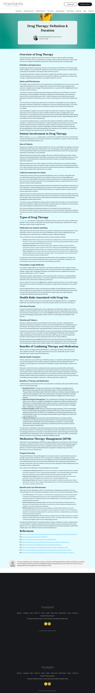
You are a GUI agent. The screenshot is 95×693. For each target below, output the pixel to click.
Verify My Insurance (85, 4)
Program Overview (28, 11)
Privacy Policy (62, 613)
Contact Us (75, 613)
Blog (31, 613)
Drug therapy (24, 220)
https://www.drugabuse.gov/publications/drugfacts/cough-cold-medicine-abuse (45, 547)
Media (47, 613)
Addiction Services (40, 11)
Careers (43, 613)
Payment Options (60, 11)
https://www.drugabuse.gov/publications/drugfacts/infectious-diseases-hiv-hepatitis (46, 550)
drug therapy (33, 137)
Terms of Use (54, 613)
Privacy (69, 613)
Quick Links (19, 11)
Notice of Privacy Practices (48, 615)
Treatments (26, 613)
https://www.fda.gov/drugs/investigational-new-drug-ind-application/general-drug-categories (49, 534)
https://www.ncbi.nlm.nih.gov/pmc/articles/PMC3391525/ (39, 539)
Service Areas (70, 11)
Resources (78, 11)
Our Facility (50, 11)
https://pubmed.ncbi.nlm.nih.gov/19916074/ (35, 537)
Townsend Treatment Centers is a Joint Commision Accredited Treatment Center (47, 618)
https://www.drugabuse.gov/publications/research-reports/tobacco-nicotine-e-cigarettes (48, 552)
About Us (19, 613)
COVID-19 (37, 613)
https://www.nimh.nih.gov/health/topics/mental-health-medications (41, 545)
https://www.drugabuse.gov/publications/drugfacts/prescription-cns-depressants (46, 542)
